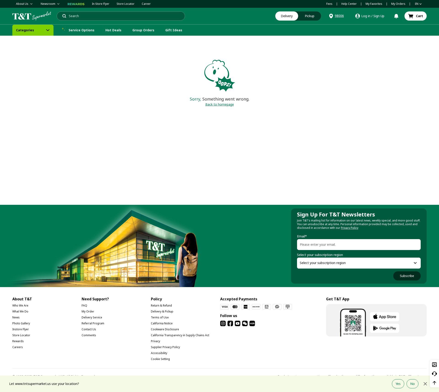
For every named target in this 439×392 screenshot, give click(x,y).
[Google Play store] (384, 328)
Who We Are (20, 305)
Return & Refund (161, 305)
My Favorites (374, 4)
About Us (22, 4)
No (412, 383)
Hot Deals (113, 30)
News (16, 317)
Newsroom (48, 4)
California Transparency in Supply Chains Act (180, 335)
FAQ (84, 305)
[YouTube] (237, 323)
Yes (398, 383)
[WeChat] (245, 323)
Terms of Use (160, 317)
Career (146, 4)
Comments (89, 335)
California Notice (162, 323)
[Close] (425, 383)
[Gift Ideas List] (186, 30)
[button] (336, 16)
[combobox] (354, 263)
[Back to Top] (434, 382)
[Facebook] (230, 323)
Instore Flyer (20, 329)
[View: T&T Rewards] (76, 4)
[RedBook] (252, 323)
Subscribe (407, 276)
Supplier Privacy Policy (165, 347)
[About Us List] (31, 4)
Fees (329, 4)
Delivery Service (92, 317)
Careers (17, 347)
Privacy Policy (349, 228)
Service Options (81, 30)
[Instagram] (223, 323)
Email (302, 236)
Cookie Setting (160, 359)
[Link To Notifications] (396, 16)
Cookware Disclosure (165, 329)
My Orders (398, 4)
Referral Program (93, 323)
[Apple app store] (384, 316)
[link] (415, 16)
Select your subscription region (320, 255)
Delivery (287, 16)
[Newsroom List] (58, 4)
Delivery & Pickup (162, 311)
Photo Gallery (21, 323)
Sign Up (378, 16)
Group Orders (143, 30)
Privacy (155, 341)
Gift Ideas (173, 30)
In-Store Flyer (100, 4)
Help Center (349, 4)
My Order (88, 311)
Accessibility (159, 353)
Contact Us (89, 329)
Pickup (309, 16)
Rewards (18, 341)
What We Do (20, 311)
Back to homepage (219, 104)
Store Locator (125, 4)
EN (416, 4)
